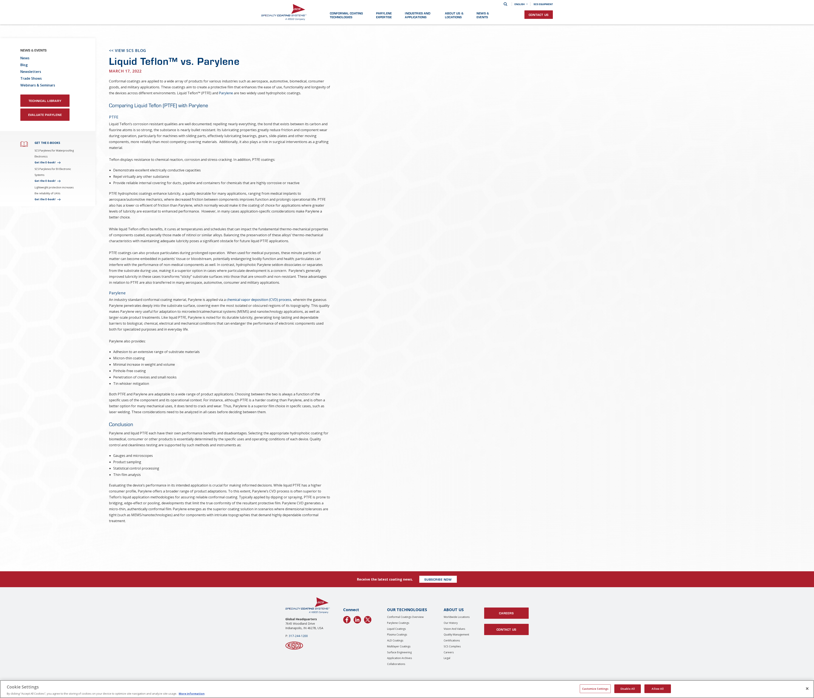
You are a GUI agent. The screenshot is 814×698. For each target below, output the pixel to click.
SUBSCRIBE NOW (438, 579)
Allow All (658, 688)
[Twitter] (367, 619)
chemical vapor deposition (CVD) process (259, 299)
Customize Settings (595, 688)
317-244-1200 (298, 636)
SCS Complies (452, 646)
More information (192, 693)
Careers (449, 652)
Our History (451, 623)
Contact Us (539, 15)
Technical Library (45, 101)
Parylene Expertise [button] (384, 15)
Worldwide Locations (457, 617)
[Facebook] (347, 619)
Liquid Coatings (396, 629)
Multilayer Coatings (398, 646)
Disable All (627, 688)
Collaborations (396, 664)
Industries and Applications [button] (417, 15)
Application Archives (399, 658)
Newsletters (30, 71)
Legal (447, 658)
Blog (24, 65)
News (24, 58)
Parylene (226, 93)
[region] (407, 689)
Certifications (452, 640)
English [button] (519, 4)
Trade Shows (31, 78)
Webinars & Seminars (37, 85)
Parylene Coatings (398, 623)
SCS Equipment (543, 4)
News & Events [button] (483, 15)
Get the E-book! (45, 162)
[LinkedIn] (357, 619)
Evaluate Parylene (45, 115)
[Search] (505, 4)
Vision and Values (454, 629)
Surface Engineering (399, 652)
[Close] (807, 688)
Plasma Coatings (397, 634)
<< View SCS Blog (127, 50)
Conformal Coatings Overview (405, 617)
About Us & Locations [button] (454, 15)
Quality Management (456, 634)
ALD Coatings (395, 640)
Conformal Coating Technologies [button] (346, 15)
